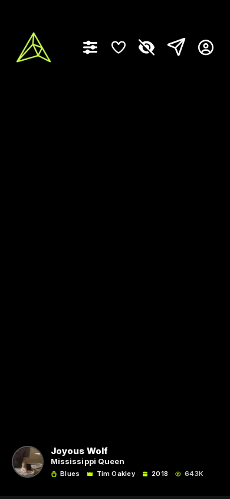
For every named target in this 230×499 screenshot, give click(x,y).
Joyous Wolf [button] (79, 451)
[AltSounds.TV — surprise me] (33, 47)
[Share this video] (174, 47)
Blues (70, 474)
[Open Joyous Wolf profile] (28, 462)
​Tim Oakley (115, 474)
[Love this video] (118, 47)
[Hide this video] (147, 47)
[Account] (201, 47)
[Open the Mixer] (90, 47)
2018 (160, 474)
